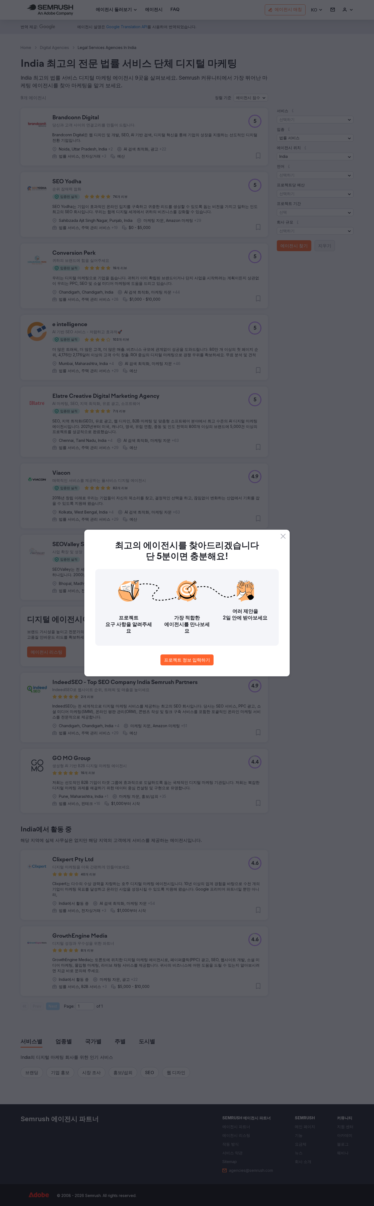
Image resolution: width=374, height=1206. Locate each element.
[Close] (283, 536)
